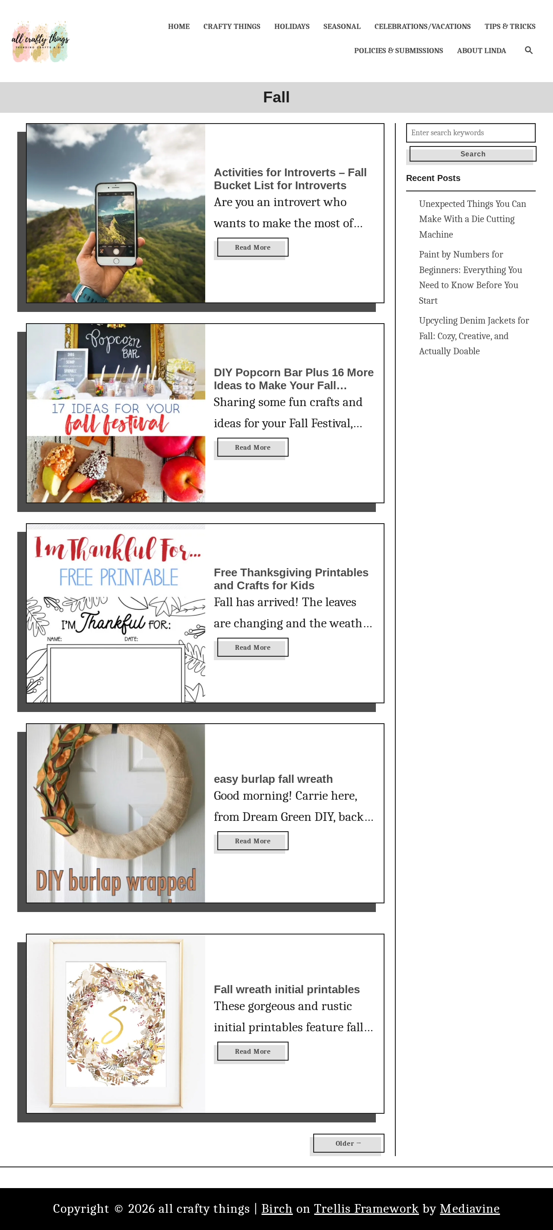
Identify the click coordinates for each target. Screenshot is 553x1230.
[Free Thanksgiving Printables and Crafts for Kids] (116, 613)
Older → (349, 1143)
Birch (277, 1208)
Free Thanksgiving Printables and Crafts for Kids (291, 579)
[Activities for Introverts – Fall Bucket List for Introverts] (116, 213)
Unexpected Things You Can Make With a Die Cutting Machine (472, 219)
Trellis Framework (366, 1208)
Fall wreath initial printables (287, 989)
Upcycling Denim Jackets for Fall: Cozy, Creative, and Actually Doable (474, 336)
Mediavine (470, 1208)
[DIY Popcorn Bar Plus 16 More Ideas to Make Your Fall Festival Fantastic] (116, 413)
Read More (255, 250)
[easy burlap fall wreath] (116, 813)
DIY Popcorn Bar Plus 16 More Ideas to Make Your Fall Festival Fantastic (294, 385)
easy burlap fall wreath (273, 778)
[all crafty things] (41, 41)
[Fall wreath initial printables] (116, 1023)
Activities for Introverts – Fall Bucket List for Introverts (290, 179)
